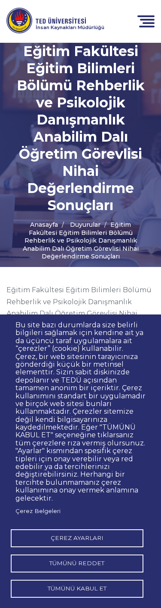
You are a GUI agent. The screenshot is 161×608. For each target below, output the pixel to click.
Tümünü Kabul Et (77, 588)
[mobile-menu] (146, 20)
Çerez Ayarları (77, 537)
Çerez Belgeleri (38, 510)
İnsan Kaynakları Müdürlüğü (70, 27)
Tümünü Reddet (76, 563)
